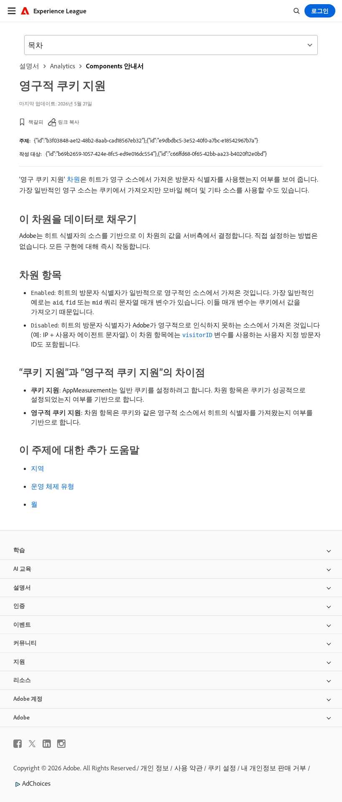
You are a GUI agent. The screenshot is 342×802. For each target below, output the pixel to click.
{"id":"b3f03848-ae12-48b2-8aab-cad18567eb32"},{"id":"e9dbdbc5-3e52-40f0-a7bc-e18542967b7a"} (146, 140)
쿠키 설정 (222, 768)
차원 (73, 179)
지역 (37, 468)
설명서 (29, 66)
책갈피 (35, 122)
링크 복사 (68, 122)
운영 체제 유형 (52, 486)
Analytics (62, 66)
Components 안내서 (115, 66)
